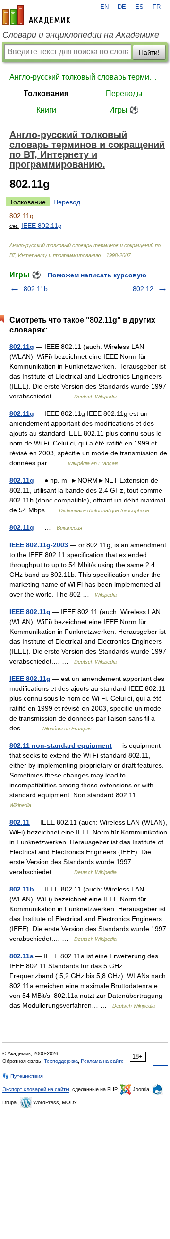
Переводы (124, 93)
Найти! (149, 52)
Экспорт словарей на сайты (35, 1089)
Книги (46, 110)
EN (104, 7)
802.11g (21, 346)
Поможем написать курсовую (97, 275)
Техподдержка (61, 1061)
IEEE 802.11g (41, 225)
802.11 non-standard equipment (60, 745)
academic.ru (36, 15)
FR (157, 7)
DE (122, 7)
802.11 (19, 822)
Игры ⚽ (124, 110)
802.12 (143, 288)
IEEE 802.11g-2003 (38, 545)
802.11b (36, 288)
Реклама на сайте (102, 1061)
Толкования (46, 93)
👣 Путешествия (22, 1076)
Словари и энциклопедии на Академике (80, 35)
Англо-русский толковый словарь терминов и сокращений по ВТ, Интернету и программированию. (85, 77)
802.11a (21, 956)
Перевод (66, 202)
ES (139, 7)
